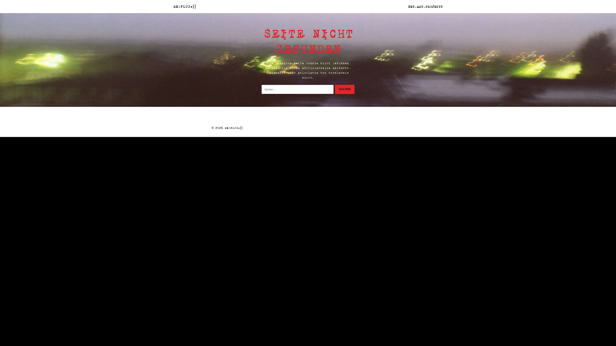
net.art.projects (425, 6)
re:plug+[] (184, 6)
